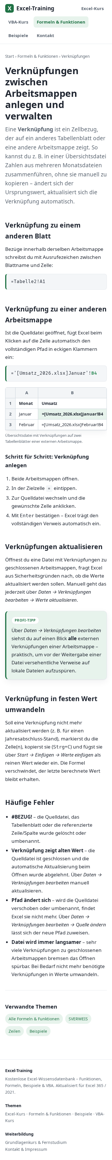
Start (9, 56)
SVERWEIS (78, 1019)
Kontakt (45, 35)
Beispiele (18, 35)
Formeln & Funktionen (61, 22)
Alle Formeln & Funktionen (34, 1019)
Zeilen (14, 1031)
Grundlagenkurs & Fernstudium (36, 1142)
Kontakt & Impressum (26, 1149)
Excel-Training (31, 8)
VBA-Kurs (18, 22)
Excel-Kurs (92, 8)
